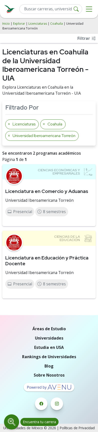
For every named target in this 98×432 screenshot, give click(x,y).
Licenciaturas (37, 23)
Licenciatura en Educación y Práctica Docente (46, 260)
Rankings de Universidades (49, 356)
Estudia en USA (49, 347)
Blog (49, 366)
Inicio (6, 23)
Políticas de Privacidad (77, 427)
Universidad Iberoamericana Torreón (39, 200)
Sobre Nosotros (49, 375)
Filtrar (84, 38)
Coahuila (56, 23)
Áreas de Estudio (49, 328)
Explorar (19, 23)
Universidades (49, 338)
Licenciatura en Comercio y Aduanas (46, 191)
